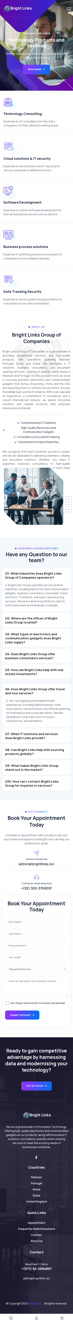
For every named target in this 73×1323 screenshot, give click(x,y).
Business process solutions (25, 246)
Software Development (22, 202)
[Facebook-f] (36, 1157)
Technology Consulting (22, 113)
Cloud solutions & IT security (27, 158)
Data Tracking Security (22, 291)
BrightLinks (35, 1303)
